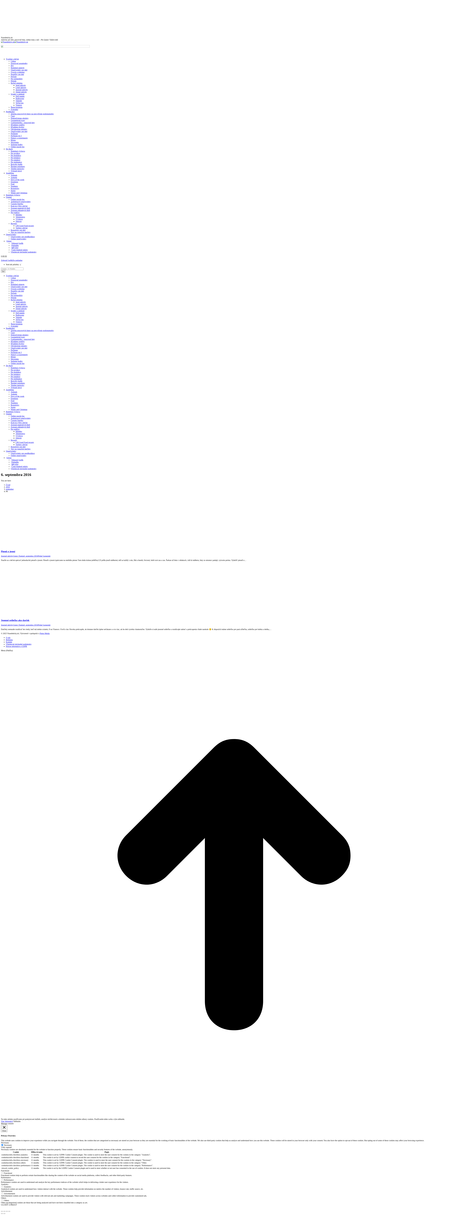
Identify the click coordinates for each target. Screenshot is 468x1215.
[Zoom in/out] (9, 1211)
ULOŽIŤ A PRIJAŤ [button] (9, 1205)
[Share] (4, 1211)
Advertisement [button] (6, 1191)
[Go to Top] (234, 1117)
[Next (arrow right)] (4, 1213)
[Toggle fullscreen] (7, 1211)
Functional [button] (5, 1171)
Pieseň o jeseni (8, 551)
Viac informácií (7, 1121)
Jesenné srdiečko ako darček (15, 620)
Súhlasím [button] (16, 1121)
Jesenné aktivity (7, 556)
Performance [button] (6, 1177)
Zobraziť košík (6, 260)
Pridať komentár (44, 556)
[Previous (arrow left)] (2, 1213)
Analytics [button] (4, 1184)
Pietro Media (45, 633)
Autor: (18, 556)
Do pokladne (17, 260)
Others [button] (3, 1198)
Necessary (8, 1145)
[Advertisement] (234, 18)
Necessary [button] (5, 1143)
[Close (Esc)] (2, 1211)
